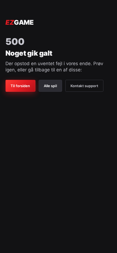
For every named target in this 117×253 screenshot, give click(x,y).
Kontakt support (84, 86)
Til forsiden (20, 86)
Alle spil (50, 86)
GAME (19, 22)
